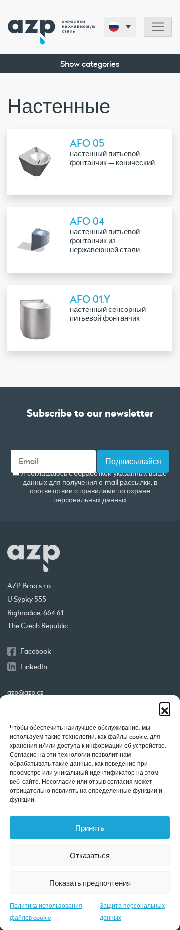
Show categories (90, 63)
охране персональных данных (102, 495)
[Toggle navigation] (158, 27)
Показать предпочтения (90, 883)
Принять (90, 828)
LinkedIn (34, 666)
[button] (165, 708)
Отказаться (90, 855)
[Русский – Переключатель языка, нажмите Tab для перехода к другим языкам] (120, 27)
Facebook (36, 651)
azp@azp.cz (26, 692)
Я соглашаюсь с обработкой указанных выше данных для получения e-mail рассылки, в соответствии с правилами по (93, 486)
